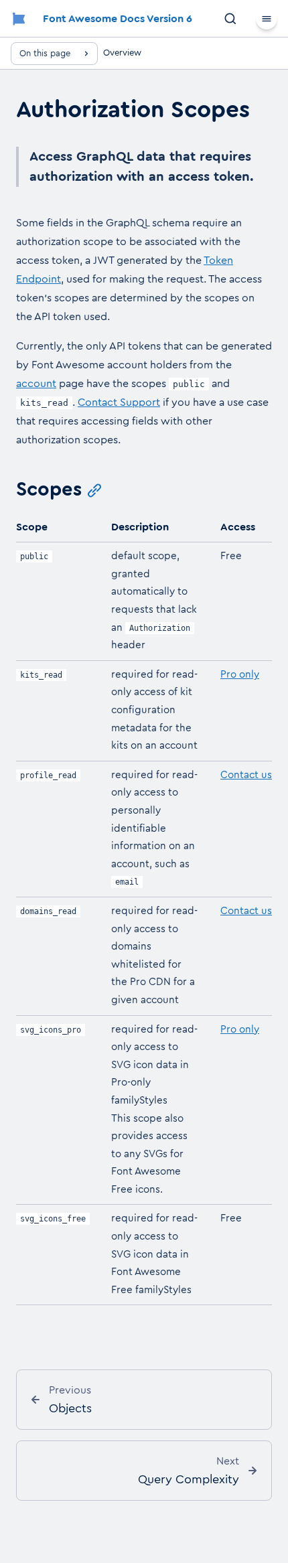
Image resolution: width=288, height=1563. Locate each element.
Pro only (239, 675)
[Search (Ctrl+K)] (230, 18)
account (36, 383)
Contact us (246, 775)
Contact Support (119, 402)
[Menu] (266, 18)
